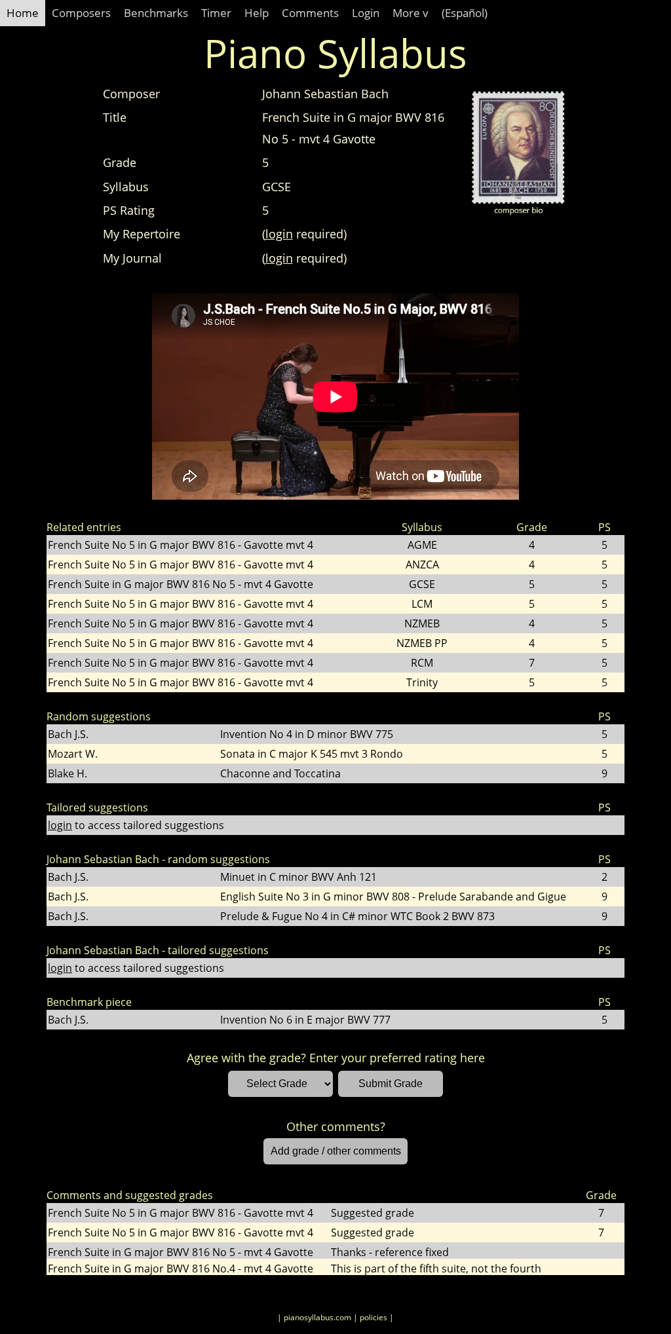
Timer (216, 12)
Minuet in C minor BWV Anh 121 (298, 877)
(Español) (465, 12)
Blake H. (67, 773)
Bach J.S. (68, 734)
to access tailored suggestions (136, 825)
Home (23, 12)
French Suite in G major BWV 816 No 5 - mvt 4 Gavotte (180, 584)
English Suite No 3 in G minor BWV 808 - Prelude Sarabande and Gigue (393, 896)
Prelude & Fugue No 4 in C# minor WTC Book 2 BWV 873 (357, 916)
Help (256, 12)
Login (365, 12)
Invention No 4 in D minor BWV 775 (306, 734)
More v (411, 12)
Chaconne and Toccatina (280, 773)
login (279, 234)
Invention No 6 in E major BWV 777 (305, 1019)
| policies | (373, 1317)
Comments (310, 12)
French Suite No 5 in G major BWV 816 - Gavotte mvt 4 (180, 545)
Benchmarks (156, 12)
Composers (81, 12)
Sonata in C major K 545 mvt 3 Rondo (311, 754)
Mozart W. (73, 754)
